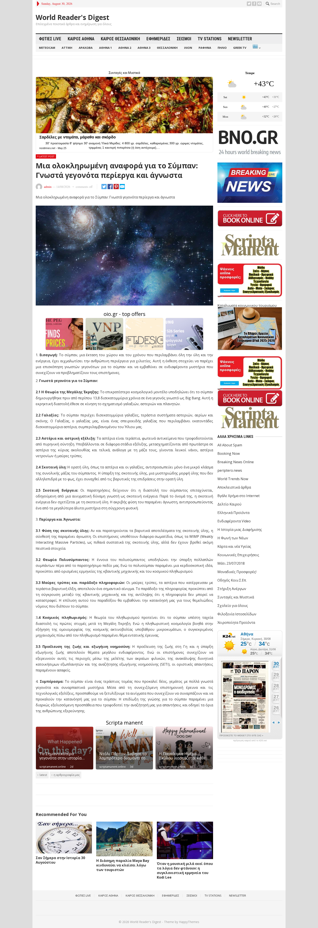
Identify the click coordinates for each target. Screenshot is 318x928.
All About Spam (229, 445)
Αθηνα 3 (144, 48)
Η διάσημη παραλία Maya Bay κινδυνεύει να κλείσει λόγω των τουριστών (122, 865)
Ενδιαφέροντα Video (234, 521)
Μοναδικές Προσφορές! (236, 571)
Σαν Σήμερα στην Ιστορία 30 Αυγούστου (60, 860)
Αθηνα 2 (124, 48)
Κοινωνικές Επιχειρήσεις (238, 555)
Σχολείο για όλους (232, 605)
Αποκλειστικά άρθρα (234, 487)
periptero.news (229, 470)
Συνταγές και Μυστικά (235, 597)
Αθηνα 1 (105, 48)
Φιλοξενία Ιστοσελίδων (236, 614)
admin (47, 187)
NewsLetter (240, 38)
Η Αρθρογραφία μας (67, 775)
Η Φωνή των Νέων (232, 538)
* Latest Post (46, 156)
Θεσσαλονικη (167, 48)
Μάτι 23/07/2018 (231, 563)
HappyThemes (189, 922)
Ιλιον (188, 48)
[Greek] (256, 48)
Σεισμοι (184, 38)
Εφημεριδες (158, 38)
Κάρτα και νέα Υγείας (234, 546)
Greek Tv (239, 48)
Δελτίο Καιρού (229, 504)
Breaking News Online (235, 462)
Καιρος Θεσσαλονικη (120, 38)
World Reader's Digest (72, 17)
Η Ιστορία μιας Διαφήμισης (239, 529)
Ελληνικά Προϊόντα (233, 512)
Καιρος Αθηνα (81, 38)
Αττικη (67, 48)
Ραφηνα (205, 48)
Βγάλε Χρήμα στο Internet (238, 495)
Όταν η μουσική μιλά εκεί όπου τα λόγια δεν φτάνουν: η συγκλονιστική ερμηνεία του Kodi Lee (185, 870)
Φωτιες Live (50, 38)
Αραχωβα (86, 48)
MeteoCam (47, 48)
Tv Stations (210, 38)
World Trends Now (232, 478)
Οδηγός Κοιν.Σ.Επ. (232, 580)
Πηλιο (222, 48)
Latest (43, 775)
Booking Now (228, 453)
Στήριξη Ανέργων (231, 588)
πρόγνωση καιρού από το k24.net (250, 740)
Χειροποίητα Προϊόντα (236, 622)
